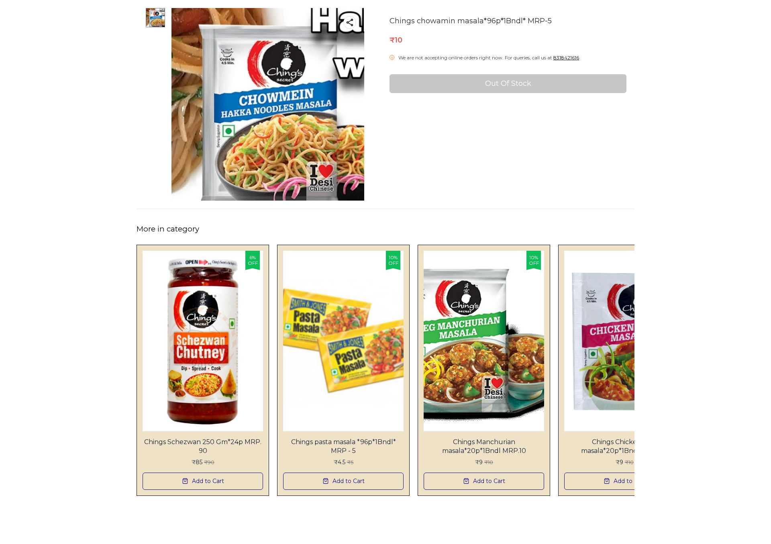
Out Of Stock (508, 83)
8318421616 (566, 58)
